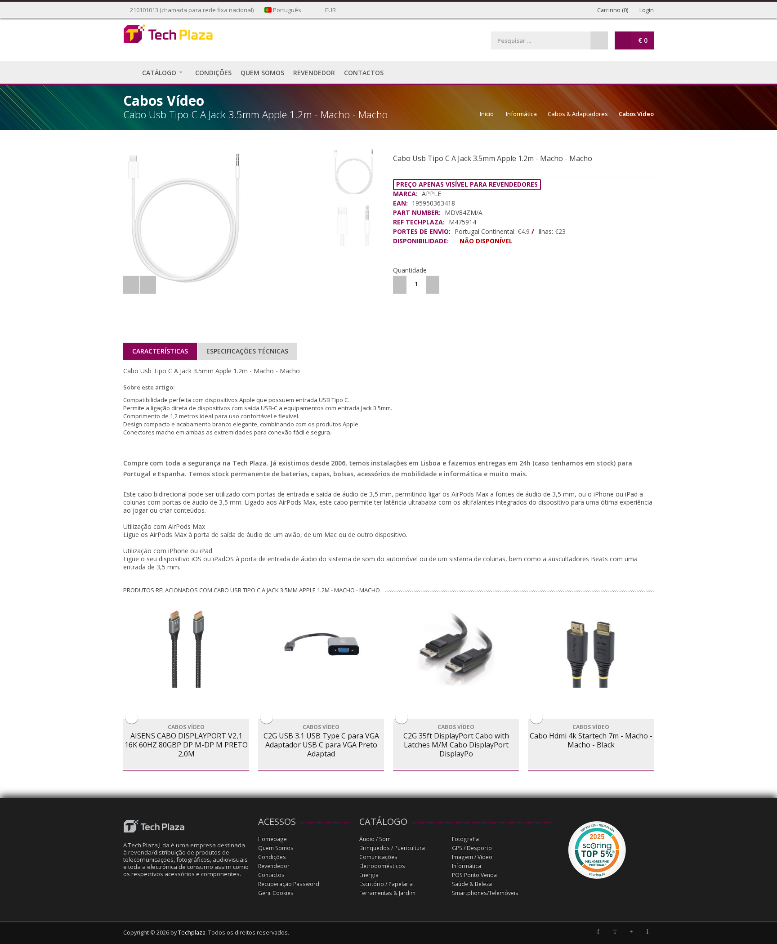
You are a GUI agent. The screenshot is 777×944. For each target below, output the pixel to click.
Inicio (487, 114)
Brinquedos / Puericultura (392, 848)
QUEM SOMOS (262, 72)
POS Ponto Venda (474, 875)
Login (646, 10)
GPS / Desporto (472, 848)
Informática (521, 114)
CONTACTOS (364, 72)
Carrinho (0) (612, 10)
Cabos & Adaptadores (578, 114)
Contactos (271, 875)
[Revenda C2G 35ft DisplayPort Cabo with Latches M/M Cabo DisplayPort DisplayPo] (455, 647)
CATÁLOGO (159, 72)
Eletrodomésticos (382, 866)
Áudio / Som (375, 839)
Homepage (272, 839)
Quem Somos (276, 848)
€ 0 (643, 40)
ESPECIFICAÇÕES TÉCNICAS (247, 351)
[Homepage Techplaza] (186, 36)
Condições (272, 857)
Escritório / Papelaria (386, 884)
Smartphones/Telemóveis (485, 893)
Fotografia (465, 839)
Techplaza (191, 932)
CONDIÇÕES (213, 72)
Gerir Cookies (276, 893)
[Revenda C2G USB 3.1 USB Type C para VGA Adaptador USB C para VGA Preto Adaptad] (321, 647)
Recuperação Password (288, 884)
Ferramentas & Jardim (387, 893)
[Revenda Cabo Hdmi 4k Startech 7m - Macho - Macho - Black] (590, 647)
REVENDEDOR (314, 72)
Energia (369, 875)
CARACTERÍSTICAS (160, 351)
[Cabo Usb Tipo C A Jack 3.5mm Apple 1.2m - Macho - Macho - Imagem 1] (225, 218)
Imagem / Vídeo (472, 857)
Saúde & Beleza (472, 884)
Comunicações (378, 857)
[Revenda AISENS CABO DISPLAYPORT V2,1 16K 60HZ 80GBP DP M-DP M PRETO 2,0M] (186, 647)
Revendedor (274, 866)
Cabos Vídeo (636, 114)
